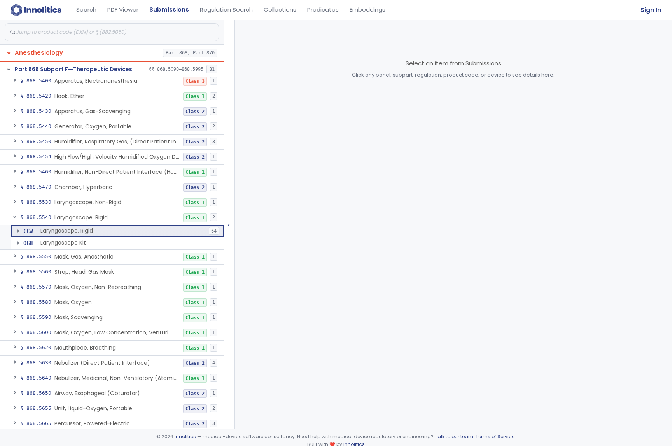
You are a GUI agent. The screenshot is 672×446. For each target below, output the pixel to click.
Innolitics (185, 436)
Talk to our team (454, 436)
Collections (280, 9)
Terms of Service (495, 436)
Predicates (323, 9)
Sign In (650, 9)
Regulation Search (226, 9)
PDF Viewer (122, 9)
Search (86, 9)
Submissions (169, 9)
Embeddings (367, 9)
